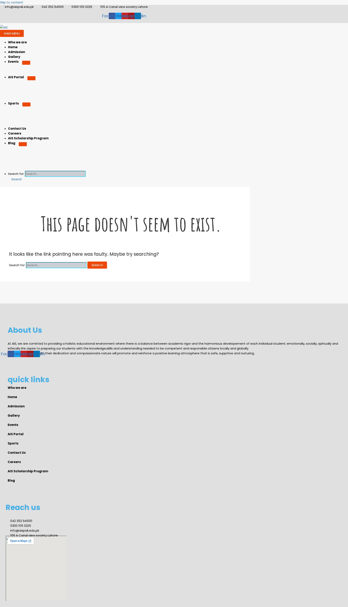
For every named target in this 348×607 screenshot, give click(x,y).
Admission (16, 52)
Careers (14, 133)
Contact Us (17, 128)
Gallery (14, 57)
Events (13, 61)
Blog (11, 143)
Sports (13, 103)
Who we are (17, 42)
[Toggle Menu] (26, 63)
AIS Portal (16, 77)
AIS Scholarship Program (28, 138)
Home (13, 47)
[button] (15, 179)
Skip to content (11, 2)
